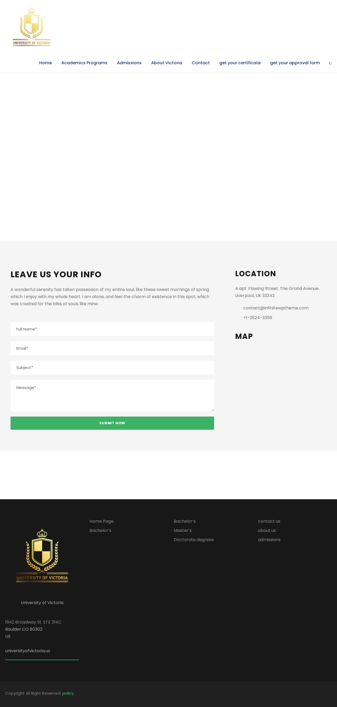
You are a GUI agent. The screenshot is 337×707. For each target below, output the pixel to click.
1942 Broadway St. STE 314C (33, 622)
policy (68, 693)
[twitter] (196, 475)
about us (267, 530)
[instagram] (330, 694)
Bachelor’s (100, 530)
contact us (269, 521)
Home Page (101, 521)
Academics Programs (84, 63)
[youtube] (321, 694)
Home (45, 63)
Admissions (129, 63)
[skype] (182, 475)
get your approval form (295, 63)
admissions (269, 540)
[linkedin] (168, 475)
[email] (140, 475)
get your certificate (240, 63)
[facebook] (154, 475)
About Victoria (166, 63)
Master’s (183, 530)
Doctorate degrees (194, 540)
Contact (201, 63)
